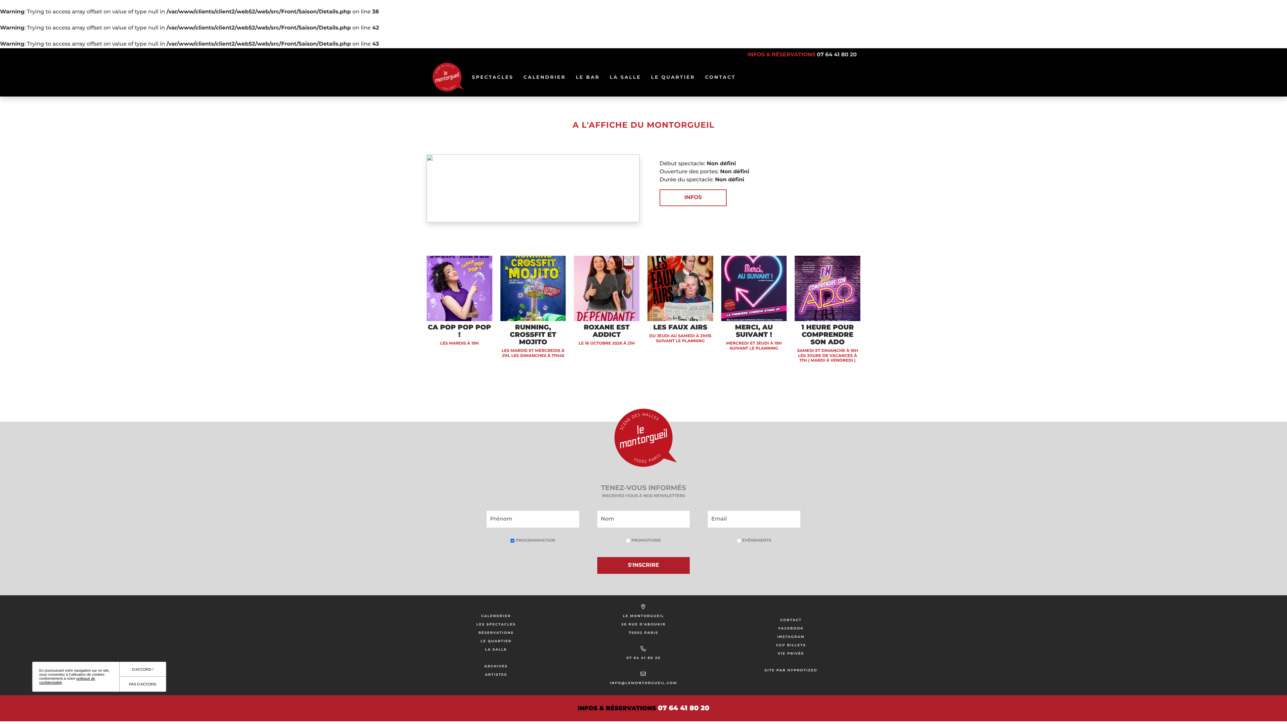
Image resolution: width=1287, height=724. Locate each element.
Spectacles (495, 77)
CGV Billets (791, 645)
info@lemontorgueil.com (643, 683)
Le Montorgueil (643, 616)
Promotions (645, 540)
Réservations (495, 632)
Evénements (756, 540)
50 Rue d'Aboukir (643, 624)
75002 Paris (643, 632)
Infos (693, 197)
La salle (628, 77)
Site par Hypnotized (790, 670)
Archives (496, 666)
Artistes (496, 674)
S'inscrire (643, 565)
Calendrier (547, 77)
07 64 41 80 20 (643, 658)
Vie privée (791, 653)
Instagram (790, 637)
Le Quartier (675, 77)
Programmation (534, 540)
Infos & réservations (802, 55)
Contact (720, 77)
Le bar (590, 77)
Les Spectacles (495, 624)
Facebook (791, 628)
